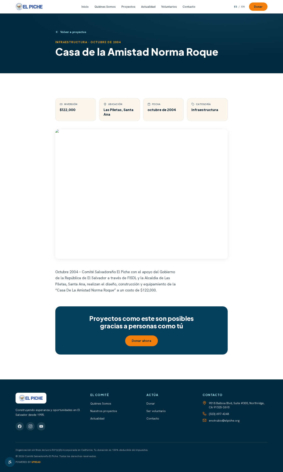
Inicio (85, 7)
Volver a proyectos (73, 32)
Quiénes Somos (105, 7)
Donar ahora (141, 341)
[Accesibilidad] (10, 462)
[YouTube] (41, 426)
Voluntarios (169, 7)
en (243, 6)
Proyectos (128, 7)
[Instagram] (30, 426)
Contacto (189, 7)
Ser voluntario (156, 411)
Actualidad (148, 7)
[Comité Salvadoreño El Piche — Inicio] (29, 6)
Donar (258, 7)
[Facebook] (20, 426)
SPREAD (36, 462)
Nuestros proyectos (103, 411)
